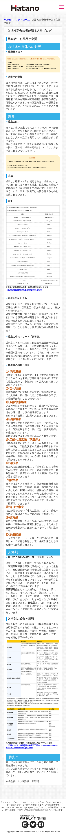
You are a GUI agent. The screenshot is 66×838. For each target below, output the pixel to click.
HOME (7, 19)
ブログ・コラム (21, 19)
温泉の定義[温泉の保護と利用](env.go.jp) (25, 290)
